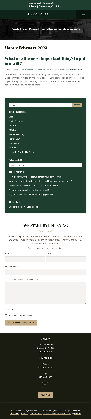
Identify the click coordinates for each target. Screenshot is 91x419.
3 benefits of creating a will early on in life (29, 190)
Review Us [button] (45, 395)
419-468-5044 (38, 14)
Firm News (14, 143)
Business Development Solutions (57, 413)
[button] (83, 14)
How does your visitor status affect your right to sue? (35, 176)
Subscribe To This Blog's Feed (23, 206)
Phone (49, 254)
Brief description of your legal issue (22, 279)
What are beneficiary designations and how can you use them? (40, 181)
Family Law (14, 138)
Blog (11, 116)
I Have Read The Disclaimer (20, 315)
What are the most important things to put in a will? (45, 60)
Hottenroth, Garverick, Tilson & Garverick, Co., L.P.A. (37, 70)
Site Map (24, 413)
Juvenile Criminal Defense (21, 152)
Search (77, 105)
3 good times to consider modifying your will (31, 194)
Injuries (12, 147)
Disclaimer (9, 310)
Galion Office (45, 351)
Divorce (12, 125)
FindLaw (77, 413)
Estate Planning (76, 70)
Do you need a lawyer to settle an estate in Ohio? (33, 185)
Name (7, 254)
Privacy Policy (36, 413)
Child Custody (16, 121)
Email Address (12, 266)
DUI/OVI (12, 130)
